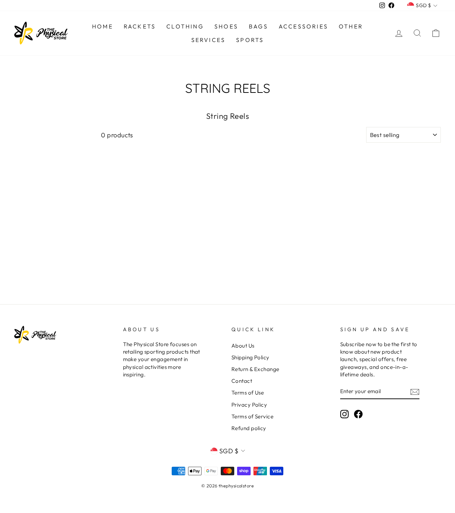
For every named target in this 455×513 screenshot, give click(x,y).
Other (351, 26)
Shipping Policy (250, 357)
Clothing (185, 26)
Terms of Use (247, 392)
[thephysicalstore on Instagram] (344, 414)
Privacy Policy (249, 404)
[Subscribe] (414, 391)
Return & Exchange (255, 369)
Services (208, 39)
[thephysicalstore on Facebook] (358, 414)
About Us (243, 345)
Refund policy (248, 428)
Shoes (226, 26)
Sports (250, 39)
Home (102, 26)
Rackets (140, 26)
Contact (241, 380)
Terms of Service (252, 416)
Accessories (303, 26)
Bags (258, 26)
